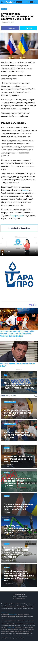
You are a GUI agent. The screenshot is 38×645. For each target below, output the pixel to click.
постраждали (17, 215)
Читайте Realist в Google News (19, 228)
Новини (4, 9)
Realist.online (13, 614)
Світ (5, 374)
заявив (25, 190)
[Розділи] (35, 1)
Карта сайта (4, 612)
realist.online (10, 627)
